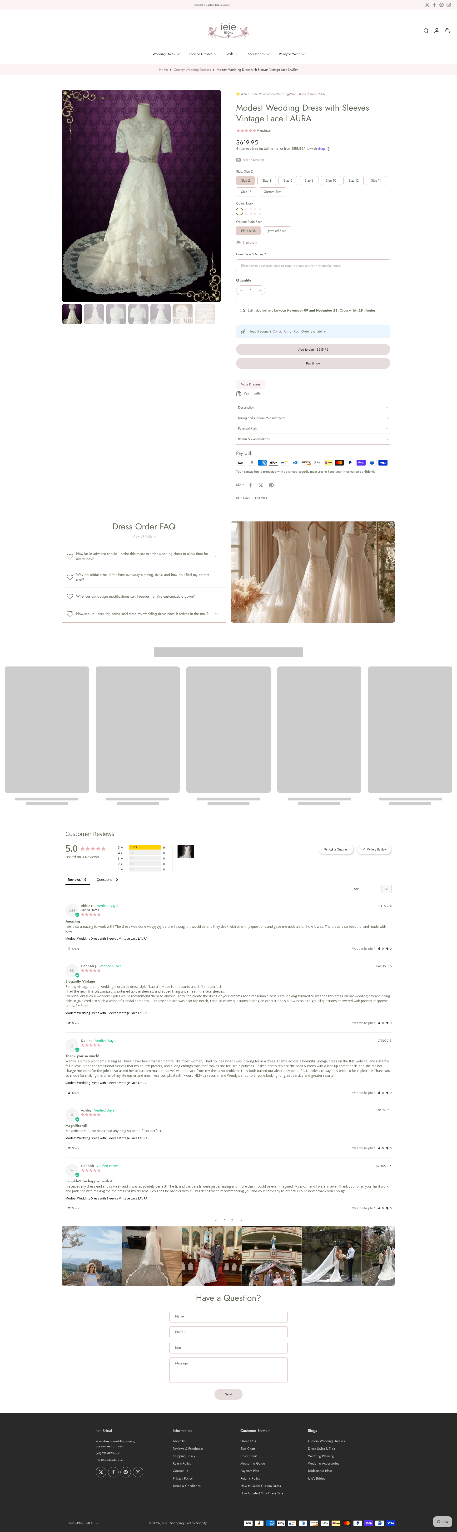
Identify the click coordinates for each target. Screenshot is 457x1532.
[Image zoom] (141, 196)
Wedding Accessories (323, 1463)
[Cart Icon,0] (447, 31)
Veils (230, 53)
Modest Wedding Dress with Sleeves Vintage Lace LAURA (106, 938)
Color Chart (248, 1456)
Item (178, 1347)
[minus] (241, 290)
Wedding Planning (321, 1456)
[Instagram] (448, 5)
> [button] (241, 1220)
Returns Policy (250, 1478)
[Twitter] (427, 5)
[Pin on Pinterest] (271, 485)
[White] (248, 211)
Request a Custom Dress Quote (212, 5)
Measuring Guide (252, 1463)
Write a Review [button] (377, 849)
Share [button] (75, 949)
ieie (164, 1522)
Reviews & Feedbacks (188, 1448)
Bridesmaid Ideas (320, 1471)
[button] (313, 349)
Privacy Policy (183, 1478)
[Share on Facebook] (250, 485)
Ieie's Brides (316, 1478)
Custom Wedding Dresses (326, 1441)
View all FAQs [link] (142, 536)
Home (163, 69)
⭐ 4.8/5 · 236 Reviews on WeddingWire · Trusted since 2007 (280, 94)
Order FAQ (248, 1441)
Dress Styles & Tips (321, 1448)
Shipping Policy (184, 1456)
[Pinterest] (441, 5)
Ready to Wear (289, 53)
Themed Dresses (200, 53)
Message (181, 1363)
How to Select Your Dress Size (261, 1493)
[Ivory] (239, 211)
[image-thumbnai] (72, 314)
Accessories (256, 53)
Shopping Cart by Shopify (188, 1522)
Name (179, 1316)
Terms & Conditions (187, 1485)
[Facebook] (434, 5)
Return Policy (182, 1463)
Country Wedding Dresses (192, 69)
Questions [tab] (104, 879)
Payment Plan (249, 1471)
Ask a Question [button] (338, 849)
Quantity (243, 280)
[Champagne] (257, 211)
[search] (426, 31)
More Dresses (250, 384)
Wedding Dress (164, 53)
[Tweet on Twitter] (261, 485)
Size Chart (247, 1448)
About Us (179, 1441)
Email (180, 1332)
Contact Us (280, 331)
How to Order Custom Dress (260, 1485)
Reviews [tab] (74, 879)
